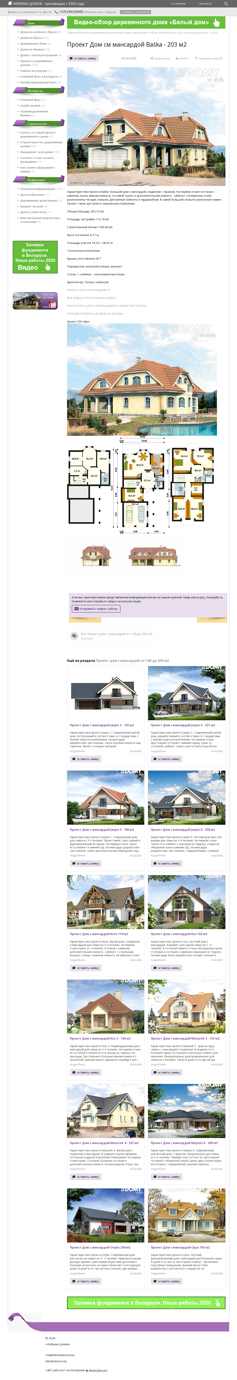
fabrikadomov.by (56, 1361)
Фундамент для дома (39, 152)
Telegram (110, 12)
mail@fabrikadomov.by (60, 1355)
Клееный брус (32, 100)
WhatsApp (90, 12)
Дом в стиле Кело (35, 212)
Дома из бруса (33, 38)
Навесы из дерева (35, 70)
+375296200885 (70, 11)
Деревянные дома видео (40, 200)
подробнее (77, 751)
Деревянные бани (35, 43)
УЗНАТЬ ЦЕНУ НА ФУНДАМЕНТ (89, 290)
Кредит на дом (33, 206)
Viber (101, 12)
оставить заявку (85, 58)
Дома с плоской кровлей (40, 55)
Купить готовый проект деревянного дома (38, 134)
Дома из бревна (34, 49)
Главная (72, 32)
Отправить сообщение (136, 12)
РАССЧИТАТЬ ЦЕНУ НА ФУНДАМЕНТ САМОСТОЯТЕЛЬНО (106, 305)
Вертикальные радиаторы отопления (40, 220)
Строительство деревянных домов (41, 144)
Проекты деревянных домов (36, 63)
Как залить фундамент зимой (37, 169)
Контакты (205, 3)
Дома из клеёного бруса (40, 32)
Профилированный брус (40, 82)
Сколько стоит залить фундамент (37, 159)
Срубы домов (32, 105)
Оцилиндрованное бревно (34, 113)
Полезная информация (40, 189)
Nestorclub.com (98, 1370)
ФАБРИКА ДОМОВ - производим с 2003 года (48, 3)
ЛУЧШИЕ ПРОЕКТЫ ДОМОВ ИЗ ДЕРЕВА (95, 313)
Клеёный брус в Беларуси (40, 76)
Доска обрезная (34, 194)
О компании (178, 3)
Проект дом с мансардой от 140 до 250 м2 (141, 32)
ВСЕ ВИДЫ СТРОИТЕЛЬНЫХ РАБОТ (91, 298)
